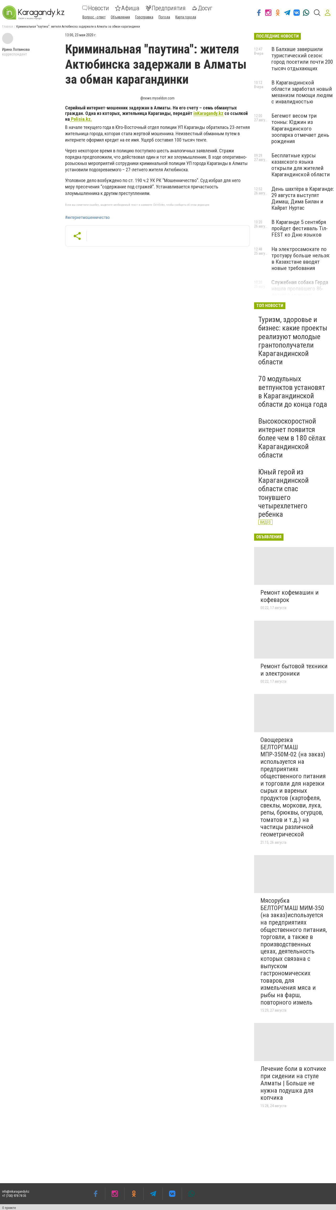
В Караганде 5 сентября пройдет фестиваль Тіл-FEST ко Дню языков (299, 228)
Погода (164, 17)
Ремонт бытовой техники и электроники (294, 669)
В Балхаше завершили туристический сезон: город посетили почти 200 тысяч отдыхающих (302, 58)
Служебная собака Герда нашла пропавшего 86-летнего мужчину (299, 288)
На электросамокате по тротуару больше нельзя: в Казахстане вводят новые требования (300, 258)
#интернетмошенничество (87, 217)
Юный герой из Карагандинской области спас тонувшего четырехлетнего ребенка (283, 493)
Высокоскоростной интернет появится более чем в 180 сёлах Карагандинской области (292, 438)
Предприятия (169, 8)
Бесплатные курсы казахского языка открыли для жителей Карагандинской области (300, 165)
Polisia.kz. (81, 119)
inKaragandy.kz (208, 113)
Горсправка (144, 17)
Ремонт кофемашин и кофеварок (289, 596)
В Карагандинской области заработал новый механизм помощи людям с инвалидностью (302, 92)
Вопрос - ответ (94, 17)
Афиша (130, 8)
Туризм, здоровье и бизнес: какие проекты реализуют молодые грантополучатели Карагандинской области (292, 340)
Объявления (120, 17)
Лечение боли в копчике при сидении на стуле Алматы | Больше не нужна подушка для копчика (293, 1083)
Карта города (185, 17)
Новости (98, 8)
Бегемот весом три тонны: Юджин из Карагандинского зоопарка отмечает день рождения (300, 128)
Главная (7, 26)
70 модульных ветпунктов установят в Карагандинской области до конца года (292, 391)
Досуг (205, 8)
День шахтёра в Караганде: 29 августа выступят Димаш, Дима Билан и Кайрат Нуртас (302, 198)
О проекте (9, 1208)
